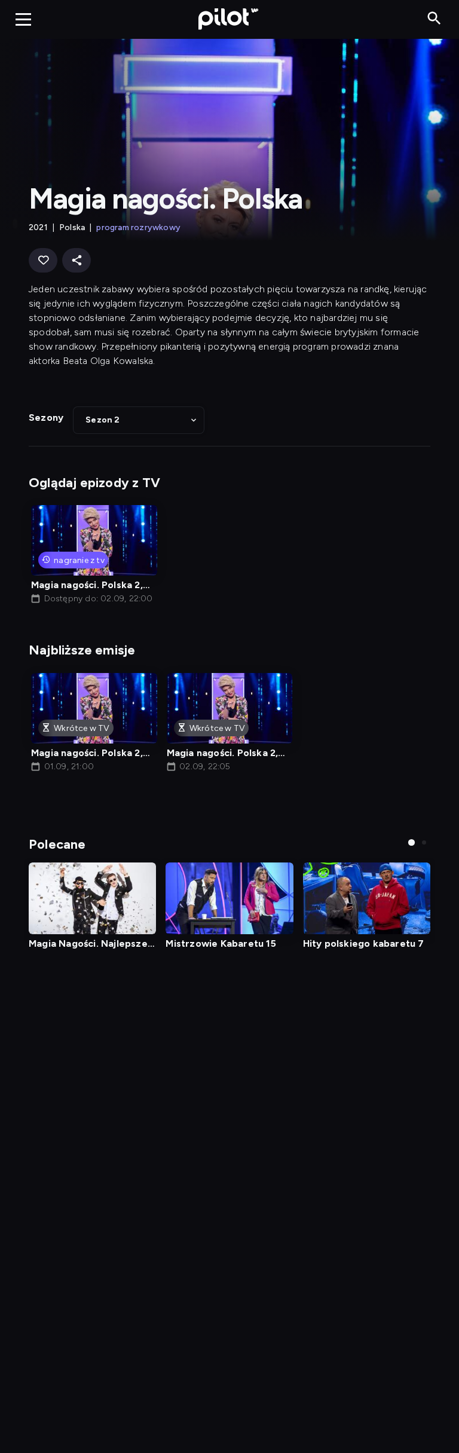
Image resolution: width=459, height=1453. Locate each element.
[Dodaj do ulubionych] (43, 260)
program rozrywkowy (138, 227)
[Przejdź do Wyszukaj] (434, 19)
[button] (138, 420)
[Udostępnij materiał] (76, 260)
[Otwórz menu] (23, 19)
